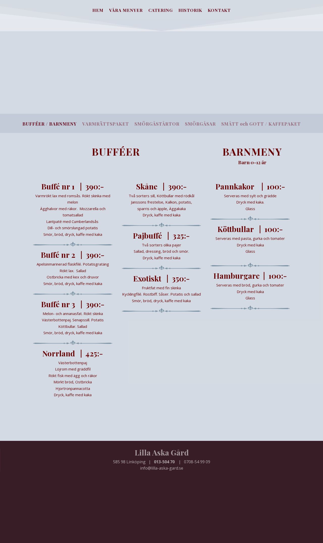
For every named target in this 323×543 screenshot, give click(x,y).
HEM (97, 10)
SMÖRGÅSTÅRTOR (156, 124)
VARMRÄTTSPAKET (105, 124)
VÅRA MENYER (126, 10)
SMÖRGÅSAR (200, 124)
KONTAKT (219, 10)
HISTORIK (190, 10)
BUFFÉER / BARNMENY (49, 124)
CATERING (160, 10)
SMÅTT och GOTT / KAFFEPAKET (261, 124)
